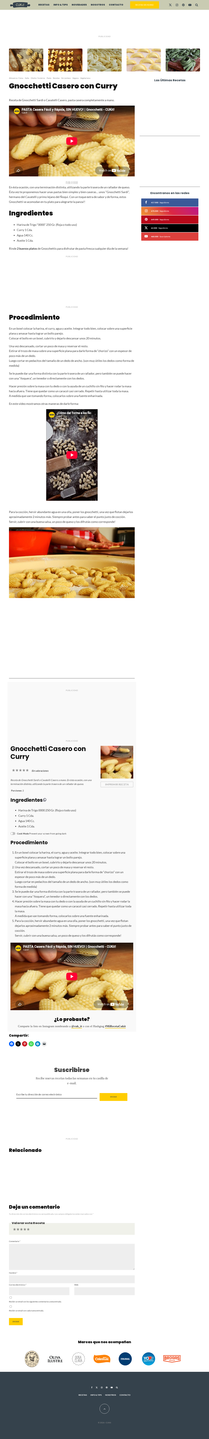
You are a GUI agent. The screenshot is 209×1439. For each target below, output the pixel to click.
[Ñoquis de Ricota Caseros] (72, 1176)
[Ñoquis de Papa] (30, 1176)
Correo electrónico (17, 1285)
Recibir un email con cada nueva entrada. (26, 1310)
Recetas (43, 4)
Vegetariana (85, 78)
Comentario (14, 1241)
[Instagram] (177, 5)
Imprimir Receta (117, 784)
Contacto (116, 4)
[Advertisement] (104, 23)
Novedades (79, 4)
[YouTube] (189, 5)
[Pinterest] (183, 5)
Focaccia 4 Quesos (168, 127)
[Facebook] (92, 1387)
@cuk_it (76, 1026)
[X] (170, 5)
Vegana (75, 78)
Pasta (49, 78)
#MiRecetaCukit (115, 1026)
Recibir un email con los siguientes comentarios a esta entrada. (35, 1301)
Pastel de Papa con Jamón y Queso (174, 115)
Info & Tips (60, 4)
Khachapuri (163, 90)
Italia (27, 78)
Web (76, 1285)
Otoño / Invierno (38, 78)
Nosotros (98, 4)
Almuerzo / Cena (16, 78)
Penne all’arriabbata (169, 103)
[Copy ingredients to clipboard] (45, 800)
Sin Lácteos (66, 78)
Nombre (13, 1273)
